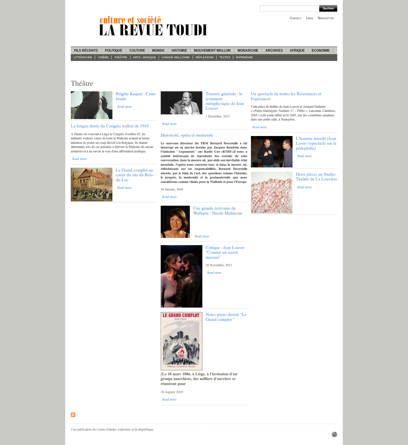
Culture (137, 50)
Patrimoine (244, 57)
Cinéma (103, 57)
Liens (309, 18)
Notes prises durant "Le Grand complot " (226, 316)
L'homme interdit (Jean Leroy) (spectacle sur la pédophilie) (316, 143)
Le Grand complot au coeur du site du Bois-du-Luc (135, 174)
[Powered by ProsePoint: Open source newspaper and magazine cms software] (334, 436)
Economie (321, 50)
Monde (158, 50)
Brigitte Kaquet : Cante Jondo (136, 95)
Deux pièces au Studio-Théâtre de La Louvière (316, 176)
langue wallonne (176, 57)
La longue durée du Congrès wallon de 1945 (110, 126)
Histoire (179, 50)
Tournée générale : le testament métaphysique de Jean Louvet (225, 100)
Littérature (83, 57)
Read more (124, 106)
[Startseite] (154, 36)
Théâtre (120, 57)
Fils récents (86, 50)
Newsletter (326, 18)
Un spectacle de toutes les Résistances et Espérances (286, 95)
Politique (113, 50)
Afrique (297, 50)
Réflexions (205, 57)
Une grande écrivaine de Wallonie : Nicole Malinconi (217, 210)
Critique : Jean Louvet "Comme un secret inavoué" (225, 252)
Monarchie (248, 50)
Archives (274, 50)
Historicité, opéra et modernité (187, 135)
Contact (295, 18)
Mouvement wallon (212, 50)
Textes (224, 57)
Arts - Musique (144, 57)
